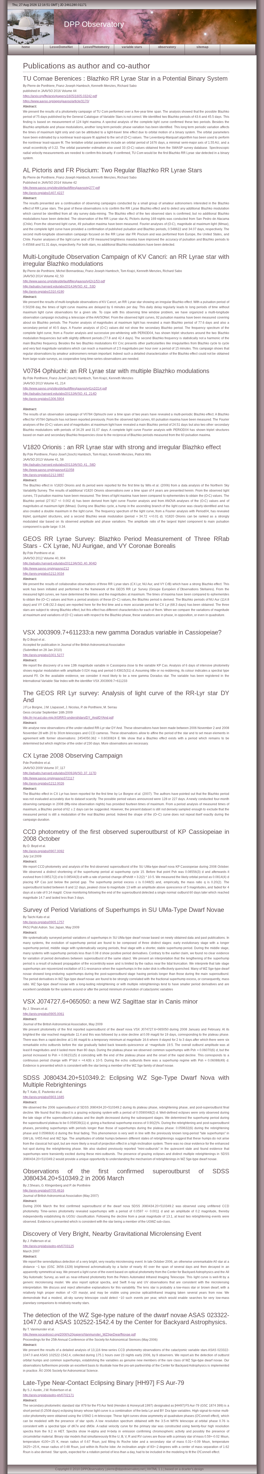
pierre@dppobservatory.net (125, 1469)
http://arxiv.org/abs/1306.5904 (43, 399)
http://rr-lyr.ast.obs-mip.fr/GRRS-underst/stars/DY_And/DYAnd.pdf (68, 717)
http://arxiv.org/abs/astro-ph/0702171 (48, 1395)
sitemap (202, 47)
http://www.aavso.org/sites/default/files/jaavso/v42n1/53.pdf (64, 281)
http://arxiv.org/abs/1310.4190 (43, 291)
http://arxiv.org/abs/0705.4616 (43, 1190)
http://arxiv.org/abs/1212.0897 (43, 475)
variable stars (132, 47)
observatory (167, 47)
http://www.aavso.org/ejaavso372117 (48, 778)
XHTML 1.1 (155, 1469)
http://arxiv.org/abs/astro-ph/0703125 (48, 1246)
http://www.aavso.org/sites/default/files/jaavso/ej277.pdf (61, 188)
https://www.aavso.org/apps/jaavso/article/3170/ (56, 101)
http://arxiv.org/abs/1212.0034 (43, 574)
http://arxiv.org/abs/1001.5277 (43, 655)
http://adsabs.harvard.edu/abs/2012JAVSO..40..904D (60, 563)
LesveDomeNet (61, 47)
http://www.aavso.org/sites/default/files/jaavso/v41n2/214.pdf (65, 388)
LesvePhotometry (96, 47)
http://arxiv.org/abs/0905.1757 (43, 922)
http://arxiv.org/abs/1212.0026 (43, 783)
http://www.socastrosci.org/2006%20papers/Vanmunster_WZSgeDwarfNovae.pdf (79, 1334)
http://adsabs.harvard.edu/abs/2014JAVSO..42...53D (59, 286)
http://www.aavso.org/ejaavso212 (46, 568)
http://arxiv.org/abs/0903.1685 (43, 1097)
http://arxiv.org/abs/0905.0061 (43, 1014)
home (26, 47)
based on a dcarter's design (184, 1469)
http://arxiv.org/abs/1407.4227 (43, 193)
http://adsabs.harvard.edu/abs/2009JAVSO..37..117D (59, 773)
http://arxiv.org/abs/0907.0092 (43, 851)
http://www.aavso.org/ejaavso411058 (48, 470)
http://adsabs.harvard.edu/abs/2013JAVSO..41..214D (60, 393)
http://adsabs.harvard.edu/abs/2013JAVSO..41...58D (59, 465)
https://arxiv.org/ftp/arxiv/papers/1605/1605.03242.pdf (60, 96)
